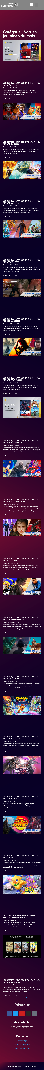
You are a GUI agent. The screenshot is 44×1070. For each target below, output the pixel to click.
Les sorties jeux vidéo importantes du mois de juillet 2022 (21, 737)
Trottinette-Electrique (22, 1046)
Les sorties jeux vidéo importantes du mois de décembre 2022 (21, 441)
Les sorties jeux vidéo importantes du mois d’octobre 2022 (21, 559)
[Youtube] (22, 1011)
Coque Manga (22, 1039)
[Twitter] (15, 1011)
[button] (31, 4)
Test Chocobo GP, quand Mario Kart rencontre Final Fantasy (20, 914)
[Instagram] (28, 1011)
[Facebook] (9, 1011)
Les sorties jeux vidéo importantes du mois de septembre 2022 (21, 618)
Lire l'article (10, 98)
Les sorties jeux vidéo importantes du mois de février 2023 (21, 379)
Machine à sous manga (22, 1042)
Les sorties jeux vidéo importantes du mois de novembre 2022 (21, 500)
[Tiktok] (34, 1011)
